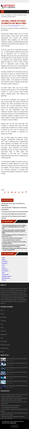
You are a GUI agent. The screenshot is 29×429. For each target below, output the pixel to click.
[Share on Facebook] (5, 192)
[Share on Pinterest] (12, 192)
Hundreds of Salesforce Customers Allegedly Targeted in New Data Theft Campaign (13, 245)
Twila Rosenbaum (14, 25)
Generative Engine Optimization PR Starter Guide (14, 214)
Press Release (8, 15)
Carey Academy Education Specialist (11, 240)
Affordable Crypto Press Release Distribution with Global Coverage (17, 385)
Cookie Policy (13, 423)
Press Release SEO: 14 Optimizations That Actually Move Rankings (13, 208)
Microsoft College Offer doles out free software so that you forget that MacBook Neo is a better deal (14, 227)
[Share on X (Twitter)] (8, 192)
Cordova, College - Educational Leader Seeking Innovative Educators (14, 242)
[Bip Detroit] (8, 6)
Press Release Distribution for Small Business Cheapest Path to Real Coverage (17, 381)
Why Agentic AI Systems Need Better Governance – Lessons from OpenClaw (14, 249)
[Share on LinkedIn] (15, 192)
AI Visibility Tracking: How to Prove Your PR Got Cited (15, 211)
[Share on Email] (22, 192)
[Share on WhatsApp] (19, 192)
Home (2, 15)
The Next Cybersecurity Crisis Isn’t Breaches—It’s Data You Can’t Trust (14, 235)
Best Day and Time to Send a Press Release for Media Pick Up (13, 204)
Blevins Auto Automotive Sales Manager (12, 238)
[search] (27, 11)
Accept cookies (14, 426)
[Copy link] (26, 192)
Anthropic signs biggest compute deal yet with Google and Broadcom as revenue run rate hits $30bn (13, 231)
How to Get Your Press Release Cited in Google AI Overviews (13, 217)
